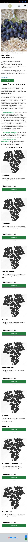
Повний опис (4, 77)
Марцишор (7, 511)
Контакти (6, 2)
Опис (14, 192)
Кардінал (6, 175)
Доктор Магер (8, 271)
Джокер (5, 415)
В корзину (7, 80)
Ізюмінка (6, 223)
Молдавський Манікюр (12, 463)
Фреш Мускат (8, 367)
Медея (5, 319)
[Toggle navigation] (19, 6)
